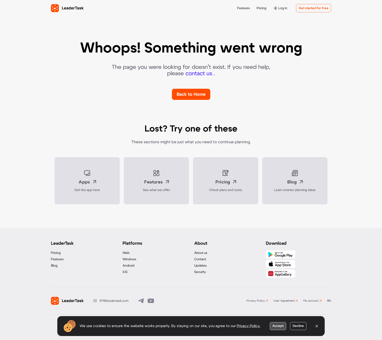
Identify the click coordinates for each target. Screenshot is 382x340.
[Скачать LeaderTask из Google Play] (280, 254)
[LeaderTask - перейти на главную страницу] (67, 8)
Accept (278, 325)
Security (200, 272)
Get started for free (313, 8)
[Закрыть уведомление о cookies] (317, 326)
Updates (200, 265)
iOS (125, 272)
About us (200, 252)
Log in (282, 8)
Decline (298, 325)
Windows (129, 259)
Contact (200, 259)
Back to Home (191, 94)
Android (128, 265)
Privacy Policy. (248, 326)
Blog (54, 265)
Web (126, 252)
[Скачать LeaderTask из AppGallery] (280, 274)
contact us (199, 73)
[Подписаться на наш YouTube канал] (151, 301)
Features (243, 8)
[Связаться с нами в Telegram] (141, 301)
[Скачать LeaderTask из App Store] (280, 264)
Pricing (261, 8)
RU (329, 300)
